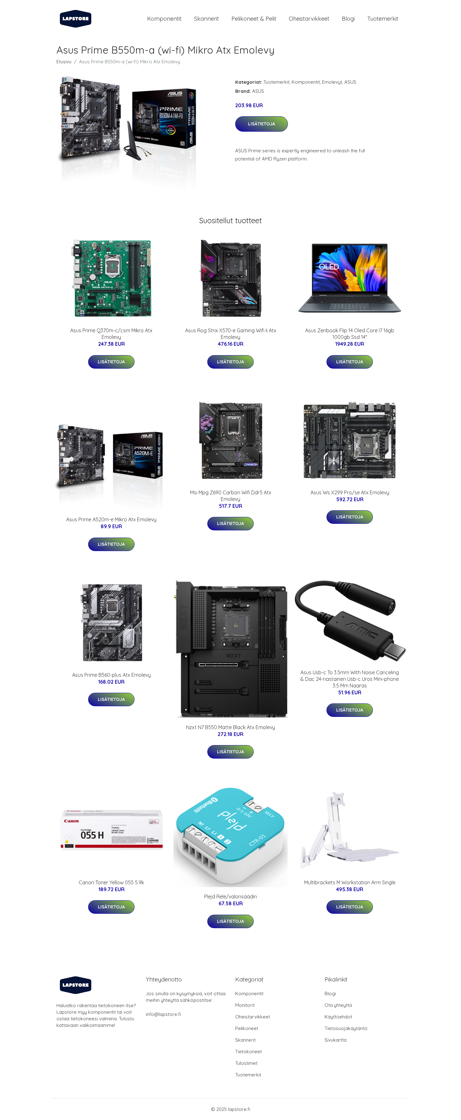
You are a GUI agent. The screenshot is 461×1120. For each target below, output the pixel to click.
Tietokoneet (248, 1051)
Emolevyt (332, 82)
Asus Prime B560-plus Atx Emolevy (111, 675)
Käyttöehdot (338, 1017)
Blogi (348, 18)
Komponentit (164, 18)
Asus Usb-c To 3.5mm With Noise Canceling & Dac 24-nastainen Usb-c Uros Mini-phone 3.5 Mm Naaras (349, 679)
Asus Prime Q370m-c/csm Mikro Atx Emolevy (111, 333)
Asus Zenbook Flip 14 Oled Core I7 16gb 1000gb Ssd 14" (349, 333)
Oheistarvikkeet (309, 18)
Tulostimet (246, 1063)
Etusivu (64, 62)
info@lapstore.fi (163, 1014)
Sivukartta (336, 1040)
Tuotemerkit (382, 18)
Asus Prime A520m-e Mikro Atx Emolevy (111, 519)
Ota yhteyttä (338, 1005)
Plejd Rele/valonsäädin (230, 896)
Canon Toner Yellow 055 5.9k (111, 882)
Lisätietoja (261, 124)
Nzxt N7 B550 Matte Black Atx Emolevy (230, 727)
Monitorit (245, 1005)
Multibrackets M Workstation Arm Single (349, 882)
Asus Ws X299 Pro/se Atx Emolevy (349, 492)
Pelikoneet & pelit (253, 18)
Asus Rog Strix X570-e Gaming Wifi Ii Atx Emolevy (230, 333)
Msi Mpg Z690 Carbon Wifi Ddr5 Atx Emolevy (230, 495)
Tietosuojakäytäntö (346, 1028)
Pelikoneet (246, 1028)
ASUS (350, 82)
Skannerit (206, 18)
